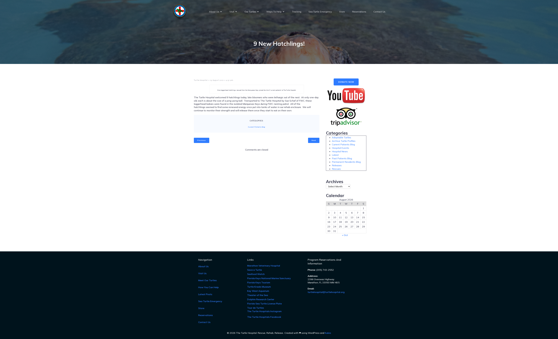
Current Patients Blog (256, 127)
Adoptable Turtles (341, 137)
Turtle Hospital (201, 80)
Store (342, 11)
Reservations (359, 11)
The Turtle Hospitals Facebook (264, 316)
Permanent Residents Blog (346, 161)
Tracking (296, 11)
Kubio (328, 332)
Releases (337, 165)
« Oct (345, 235)
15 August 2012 (217, 80)
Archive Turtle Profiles (343, 140)
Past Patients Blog (342, 158)
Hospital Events (340, 147)
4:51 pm (229, 80)
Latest (335, 154)
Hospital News (340, 151)
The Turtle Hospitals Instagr (264, 311)
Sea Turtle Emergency (320, 11)
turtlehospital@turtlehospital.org (326, 292)
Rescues (336, 168)
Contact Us (379, 11)
